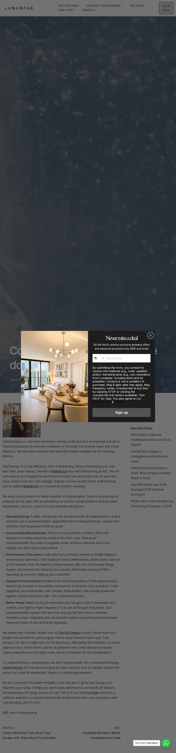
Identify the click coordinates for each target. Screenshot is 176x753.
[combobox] (99, 358)
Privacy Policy (101, 402)
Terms (118, 402)
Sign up (121, 412)
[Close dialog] (151, 335)
